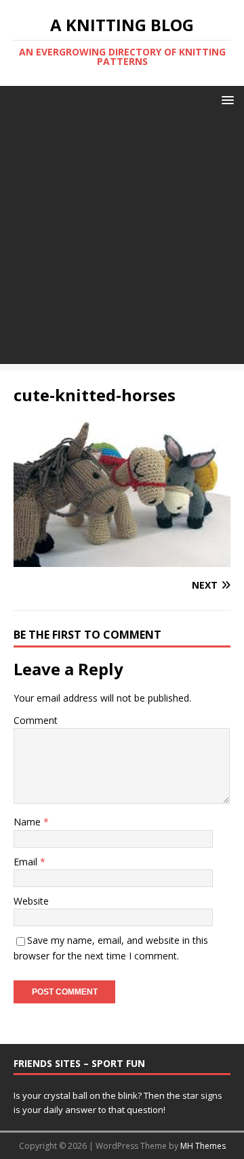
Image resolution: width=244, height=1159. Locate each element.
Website (31, 900)
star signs (202, 1095)
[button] (225, 99)
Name (28, 821)
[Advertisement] (122, 242)
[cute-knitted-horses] (122, 559)
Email (27, 861)
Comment (36, 720)
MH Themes (203, 1146)
